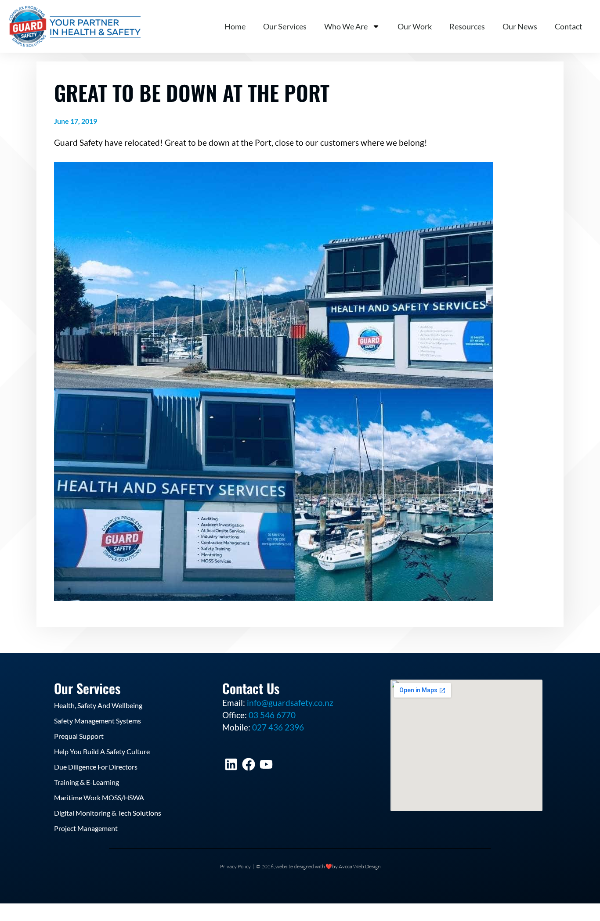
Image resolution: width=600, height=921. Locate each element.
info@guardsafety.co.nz (290, 703)
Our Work (415, 26)
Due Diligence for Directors (95, 767)
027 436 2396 (278, 727)
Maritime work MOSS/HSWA (99, 797)
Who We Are (346, 26)
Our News (519, 26)
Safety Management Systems (97, 720)
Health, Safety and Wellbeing (98, 705)
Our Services (285, 26)
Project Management (86, 828)
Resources (467, 26)
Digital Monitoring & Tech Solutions (107, 813)
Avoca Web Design (359, 866)
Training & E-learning (86, 782)
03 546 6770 (272, 715)
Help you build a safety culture (102, 751)
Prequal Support (79, 736)
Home (235, 26)
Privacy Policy (235, 866)
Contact (568, 26)
